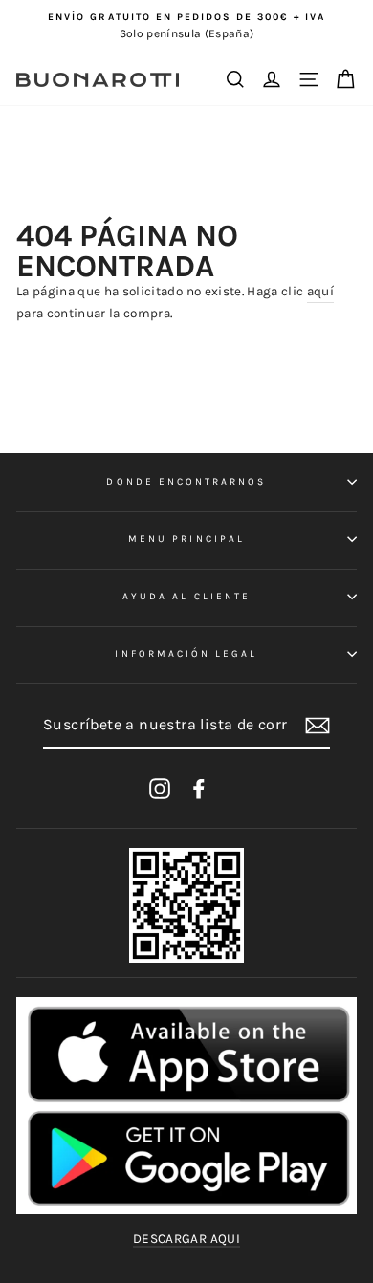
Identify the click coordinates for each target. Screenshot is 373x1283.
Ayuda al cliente (186, 596)
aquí (320, 291)
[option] (186, 27)
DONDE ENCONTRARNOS (186, 482)
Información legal (186, 654)
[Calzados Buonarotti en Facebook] (198, 788)
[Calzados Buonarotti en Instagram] (159, 788)
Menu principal (186, 539)
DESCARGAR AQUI (186, 1238)
